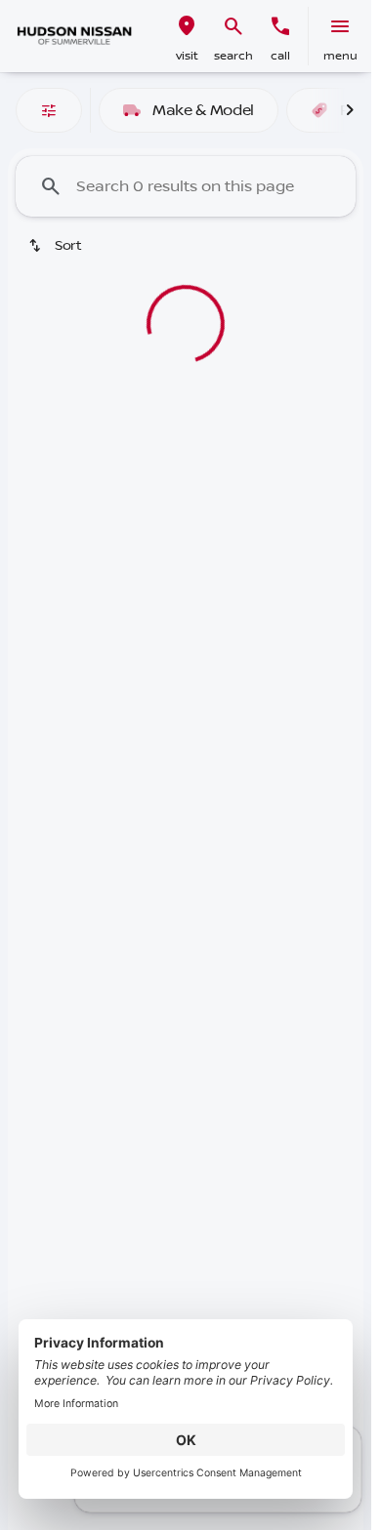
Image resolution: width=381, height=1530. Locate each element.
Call (280, 56)
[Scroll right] (349, 110)
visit (187, 56)
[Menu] (340, 26)
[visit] (186, 26)
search (233, 56)
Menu (340, 56)
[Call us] (280, 26)
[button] (186, 36)
